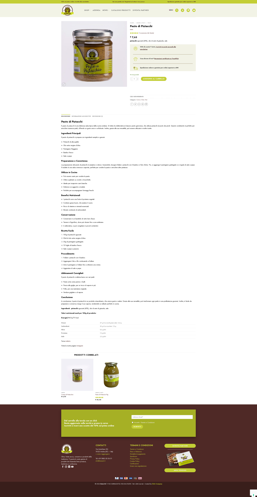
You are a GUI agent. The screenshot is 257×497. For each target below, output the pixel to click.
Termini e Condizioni (148, 422)
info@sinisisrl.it (100, 461)
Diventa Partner (141, 10)
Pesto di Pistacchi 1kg (101, 395)
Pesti (149, 23)
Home (132, 23)
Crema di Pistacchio (67, 395)
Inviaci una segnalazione (138, 466)
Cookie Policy (134, 461)
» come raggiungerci (103, 454)
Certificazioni (134, 463)
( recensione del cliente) (146, 33)
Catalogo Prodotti (121, 10)
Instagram (80, 346)
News (105, 10)
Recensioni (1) (97, 116)
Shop (86, 10)
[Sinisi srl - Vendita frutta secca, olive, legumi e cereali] (71, 10)
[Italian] (172, 10)
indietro (67, 341)
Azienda (96, 10)
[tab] (65, 116)
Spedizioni (133, 456)
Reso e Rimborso (136, 451)
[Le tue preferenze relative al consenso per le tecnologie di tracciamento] (253, 495)
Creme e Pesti (140, 23)
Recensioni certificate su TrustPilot (166, 59)
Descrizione (65, 116)
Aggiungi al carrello (154, 79)
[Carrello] (194, 10)
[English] (170, 10)
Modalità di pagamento (137, 454)
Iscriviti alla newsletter (82, 2)
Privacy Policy (134, 459)
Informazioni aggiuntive (81, 116)
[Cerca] (176, 10)
